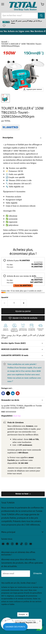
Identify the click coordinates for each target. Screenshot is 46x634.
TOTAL (7, 121)
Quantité (4, 297)
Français (22, 614)
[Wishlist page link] (4, 25)
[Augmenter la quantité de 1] (24, 303)
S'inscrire (37, 573)
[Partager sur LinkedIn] (13, 393)
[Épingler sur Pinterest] (18, 393)
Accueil (4, 42)
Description (8, 137)
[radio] (23, 263)
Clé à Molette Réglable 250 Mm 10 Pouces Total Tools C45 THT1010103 (26, 622)
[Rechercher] (41, 15)
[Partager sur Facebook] (3, 393)
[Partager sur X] (8, 393)
